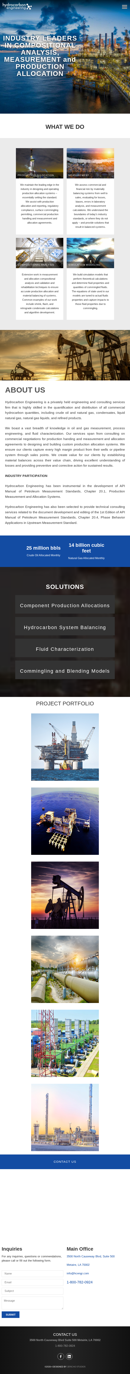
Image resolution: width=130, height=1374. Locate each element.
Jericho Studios (76, 1367)
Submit (11, 1314)
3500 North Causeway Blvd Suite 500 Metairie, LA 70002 (65, 1340)
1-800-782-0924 (80, 1282)
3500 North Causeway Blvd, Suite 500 (91, 1256)
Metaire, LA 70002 (78, 1264)
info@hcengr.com (78, 1273)
